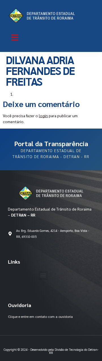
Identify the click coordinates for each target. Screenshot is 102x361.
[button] (15, 37)
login (43, 115)
